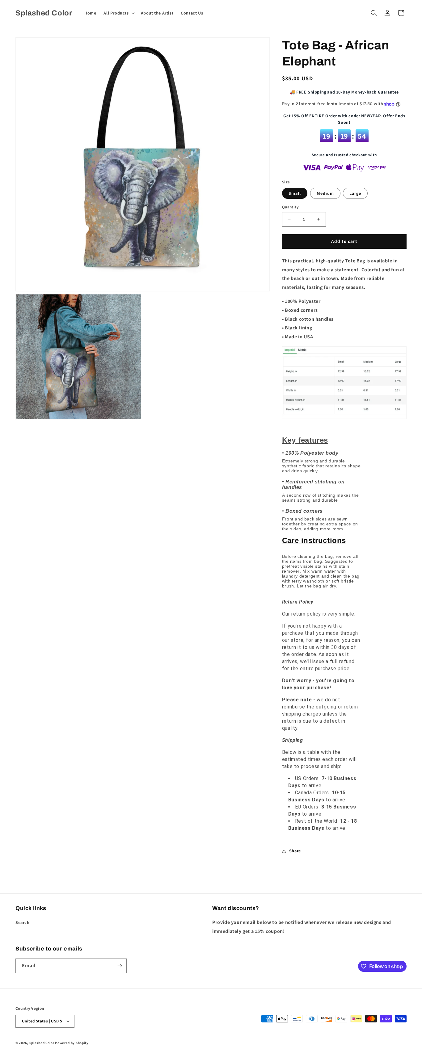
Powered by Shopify (72, 1043)
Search (22, 922)
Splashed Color (41, 1043)
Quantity (290, 207)
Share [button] (295, 851)
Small (295, 193)
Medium (325, 193)
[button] (118, 12)
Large (355, 193)
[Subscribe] (119, 966)
